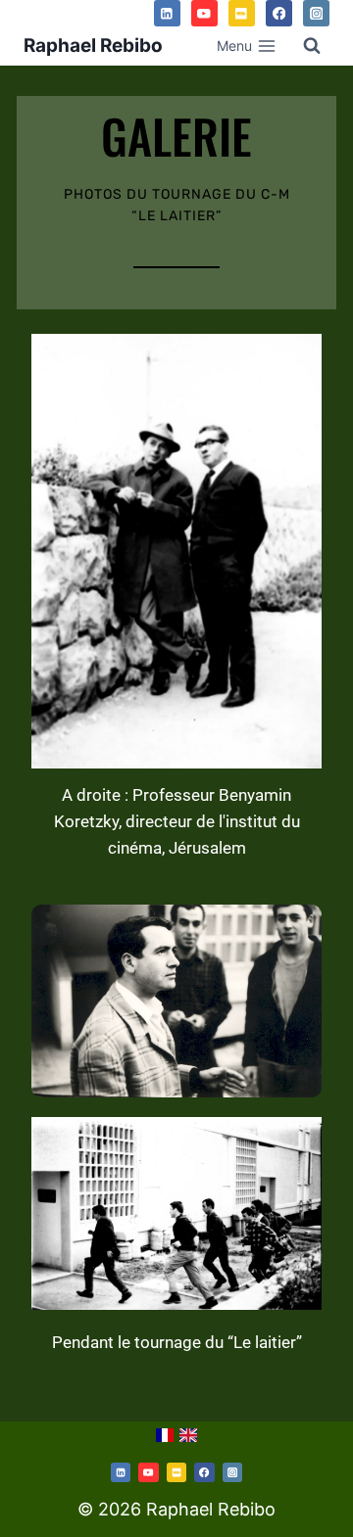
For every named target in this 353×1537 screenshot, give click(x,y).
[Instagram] (316, 13)
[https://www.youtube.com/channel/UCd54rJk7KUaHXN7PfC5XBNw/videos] (148, 1472)
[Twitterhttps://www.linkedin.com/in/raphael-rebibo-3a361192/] (120, 1472)
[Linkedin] (167, 13)
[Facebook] (279, 13)
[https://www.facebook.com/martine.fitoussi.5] (204, 1472)
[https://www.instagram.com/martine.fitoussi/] (232, 1472)
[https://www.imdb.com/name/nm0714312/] (176, 1472)
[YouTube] (204, 13)
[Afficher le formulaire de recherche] (311, 46)
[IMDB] (241, 13)
